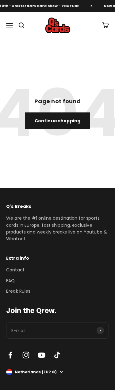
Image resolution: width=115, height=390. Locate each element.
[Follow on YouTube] (41, 355)
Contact (15, 270)
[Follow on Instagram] (26, 355)
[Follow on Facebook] (10, 355)
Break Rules (18, 291)
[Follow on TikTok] (57, 355)
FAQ (10, 281)
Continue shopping (57, 121)
